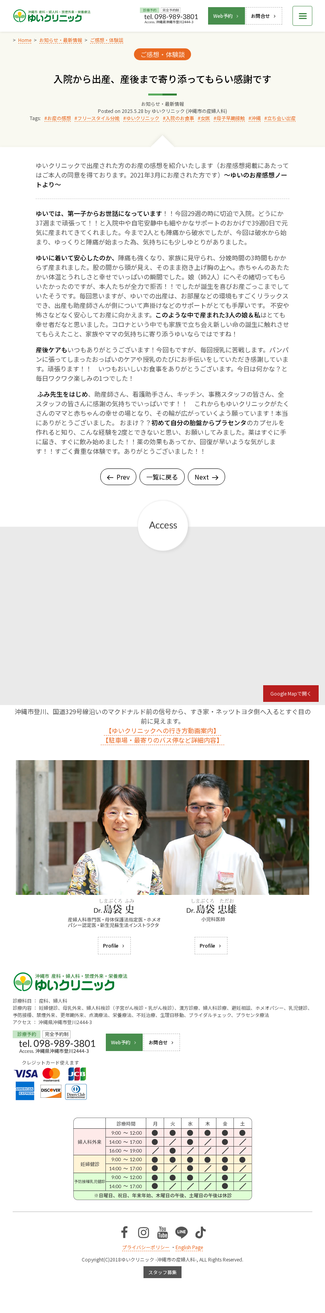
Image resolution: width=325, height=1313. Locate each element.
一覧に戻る (162, 477)
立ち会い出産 (281, 118)
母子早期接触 (230, 118)
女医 (205, 118)
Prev (123, 477)
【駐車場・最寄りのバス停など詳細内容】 (162, 740)
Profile (111, 945)
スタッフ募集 (162, 1272)
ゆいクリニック (142, 118)
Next (202, 477)
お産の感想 (59, 118)
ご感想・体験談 (162, 54)
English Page (189, 1247)
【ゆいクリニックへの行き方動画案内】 (162, 730)
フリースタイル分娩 (98, 118)
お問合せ (260, 15)
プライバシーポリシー (146, 1247)
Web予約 (223, 15)
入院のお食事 (180, 118)
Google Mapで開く (291, 693)
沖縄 (256, 118)
